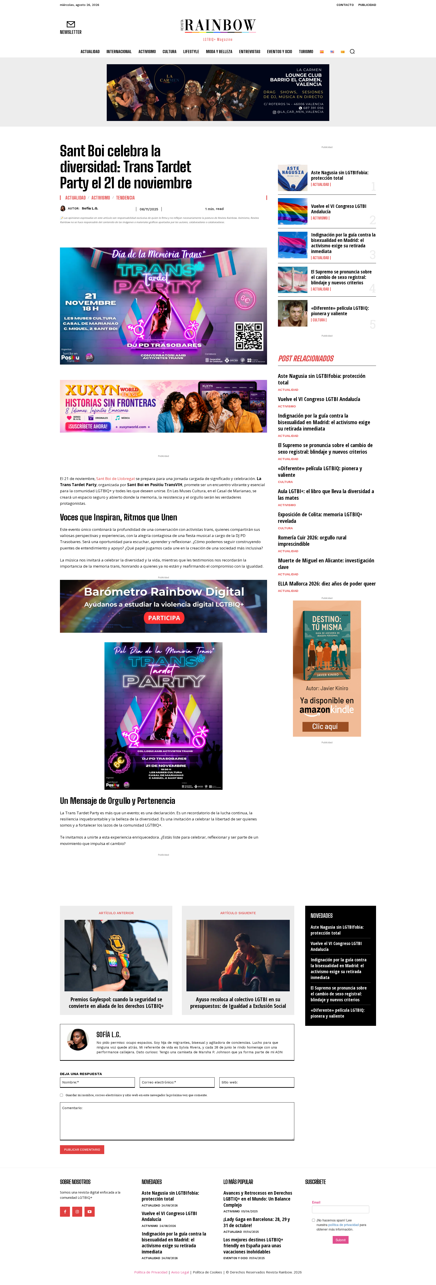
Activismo (101, 197)
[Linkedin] (168, 441)
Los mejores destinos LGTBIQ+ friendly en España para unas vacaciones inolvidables (253, 1245)
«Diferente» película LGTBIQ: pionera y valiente (340, 310)
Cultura (319, 320)
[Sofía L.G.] (64, 208)
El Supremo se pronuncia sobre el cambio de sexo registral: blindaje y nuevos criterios (341, 277)
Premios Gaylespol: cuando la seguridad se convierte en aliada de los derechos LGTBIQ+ (116, 1002)
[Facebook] (137, 441)
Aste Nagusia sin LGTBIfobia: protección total (340, 175)
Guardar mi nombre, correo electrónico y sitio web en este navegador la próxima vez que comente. (137, 1095)
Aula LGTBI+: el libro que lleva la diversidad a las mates (326, 494)
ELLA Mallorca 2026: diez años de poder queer (327, 583)
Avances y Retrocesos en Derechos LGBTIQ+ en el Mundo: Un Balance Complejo (257, 1198)
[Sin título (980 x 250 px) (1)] (163, 406)
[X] (147, 441)
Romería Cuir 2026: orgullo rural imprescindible (312, 541)
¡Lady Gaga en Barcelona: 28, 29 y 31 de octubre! (256, 1222)
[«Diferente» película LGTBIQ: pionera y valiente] (292, 313)
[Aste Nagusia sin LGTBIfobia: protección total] (292, 178)
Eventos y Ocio (235, 1258)
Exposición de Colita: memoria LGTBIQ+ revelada (320, 517)
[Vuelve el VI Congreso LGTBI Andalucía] (292, 211)
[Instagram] (77, 1212)
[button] (352, 51)
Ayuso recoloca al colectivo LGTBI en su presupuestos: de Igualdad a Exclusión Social (238, 1002)
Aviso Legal (180, 1272)
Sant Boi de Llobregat (115, 478)
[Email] (178, 441)
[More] (189, 441)
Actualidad (75, 197)
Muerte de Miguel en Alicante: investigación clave (326, 563)
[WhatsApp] (158, 441)
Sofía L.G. (90, 208)
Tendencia (125, 197)
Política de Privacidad (150, 1272)
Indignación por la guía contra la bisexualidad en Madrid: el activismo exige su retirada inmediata (343, 242)
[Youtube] (89, 1212)
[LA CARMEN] (218, 92)
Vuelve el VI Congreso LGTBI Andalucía (339, 208)
